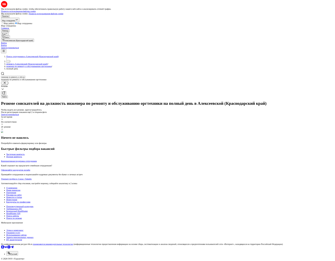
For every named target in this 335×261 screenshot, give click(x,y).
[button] (4, 43)
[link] (5, 37)
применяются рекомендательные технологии (53, 244)
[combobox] (13, 77)
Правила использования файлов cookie (46, 14)
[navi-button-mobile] (3, 51)
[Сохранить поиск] (3, 93)
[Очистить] (4, 83)
